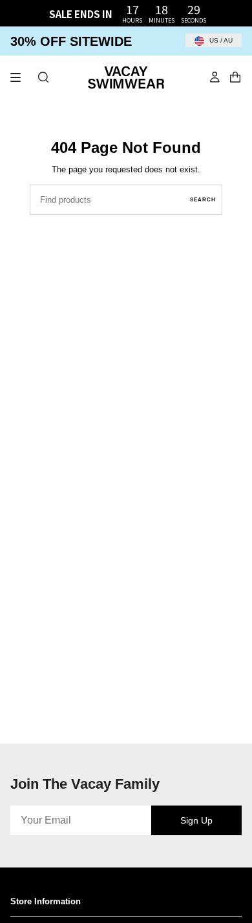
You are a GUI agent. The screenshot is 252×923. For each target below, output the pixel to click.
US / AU (220, 40)
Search (203, 200)
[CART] (235, 77)
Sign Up (196, 820)
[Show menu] (20, 77)
